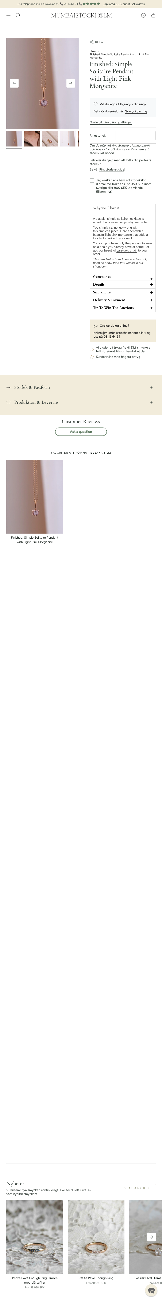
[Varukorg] (153, 15)
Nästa (70, 83)
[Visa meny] (8, 15)
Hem (93, 51)
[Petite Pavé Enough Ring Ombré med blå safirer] (34, 1237)
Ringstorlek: (98, 135)
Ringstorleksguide (111, 169)
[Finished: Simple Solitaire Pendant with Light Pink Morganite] (34, 497)
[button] (18, 15)
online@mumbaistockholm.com (116, 333)
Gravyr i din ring (136, 111)
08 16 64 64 (112, 336)
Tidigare (14, 83)
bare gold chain (126, 250)
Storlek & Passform (32, 387)
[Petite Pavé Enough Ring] (96, 1237)
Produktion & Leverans (36, 402)
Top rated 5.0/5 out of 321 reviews (124, 3)
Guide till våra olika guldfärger (111, 122)
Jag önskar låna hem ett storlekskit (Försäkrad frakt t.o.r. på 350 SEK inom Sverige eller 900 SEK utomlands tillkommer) (123, 185)
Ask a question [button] (81, 432)
